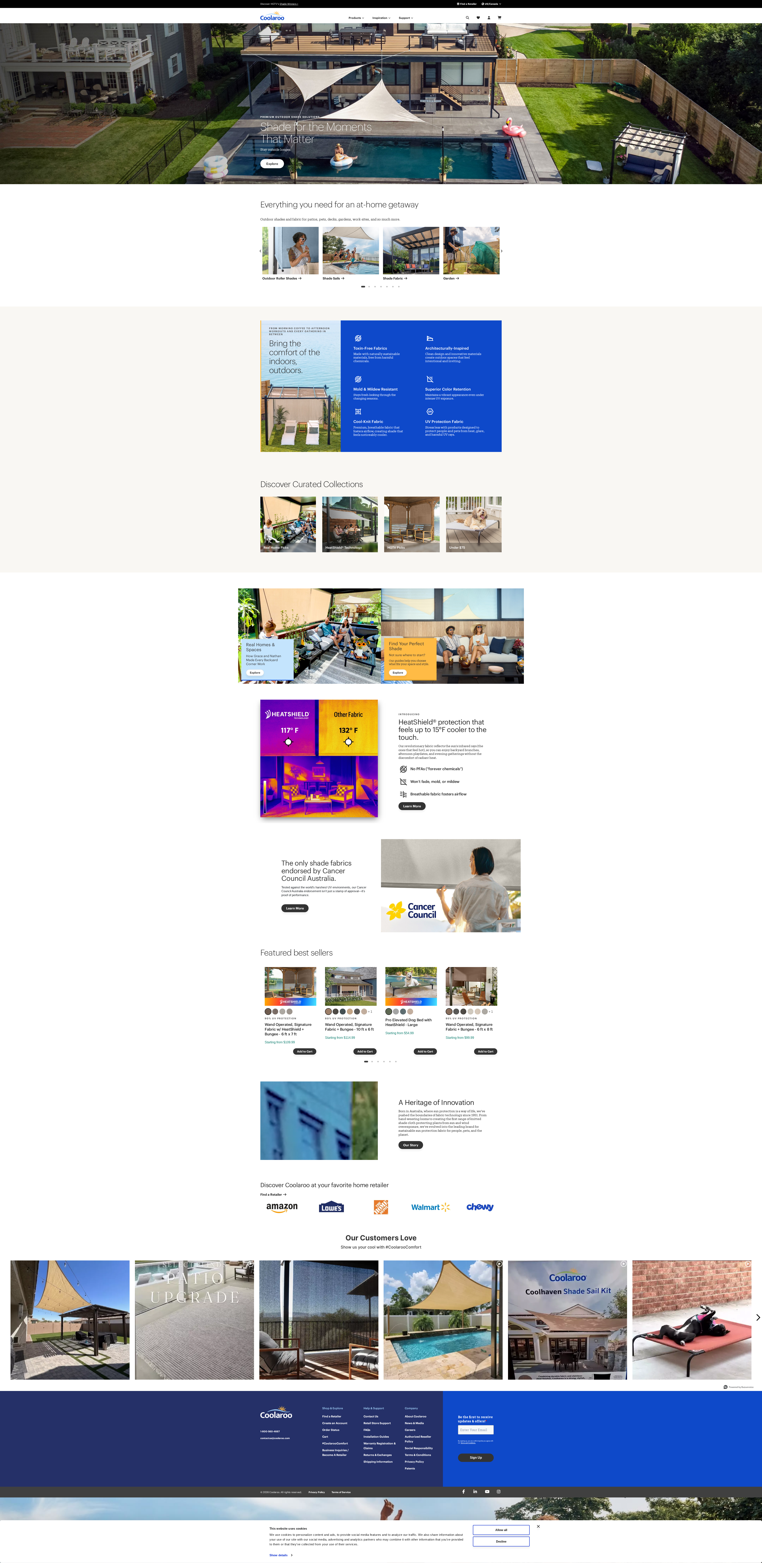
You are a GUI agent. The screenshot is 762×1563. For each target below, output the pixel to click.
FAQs (367, 1430)
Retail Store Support (377, 1423)
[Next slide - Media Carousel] (758, 1317)
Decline (501, 1541)
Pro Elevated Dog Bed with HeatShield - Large (408, 1022)
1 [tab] (363, 287)
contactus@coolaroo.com (275, 1438)
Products (355, 18)
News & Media (414, 1423)
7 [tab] (398, 287)
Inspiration (380, 18)
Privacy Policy (414, 1461)
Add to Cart (304, 1051)
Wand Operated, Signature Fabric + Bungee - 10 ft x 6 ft (349, 1027)
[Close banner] (538, 1526)
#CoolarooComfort (335, 1443)
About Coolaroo (415, 1416)
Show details (278, 1555)
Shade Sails (332, 278)
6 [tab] (393, 287)
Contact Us (371, 1416)
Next (502, 251)
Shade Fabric (393, 278)
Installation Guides (376, 1436)
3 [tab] (375, 287)
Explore (272, 164)
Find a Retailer (468, 3)
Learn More (412, 806)
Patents (410, 1468)
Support (405, 18)
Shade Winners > (289, 3)
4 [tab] (381, 287)
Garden (449, 278)
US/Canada (491, 3)
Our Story (410, 1145)
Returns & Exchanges (378, 1455)
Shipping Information (378, 1461)
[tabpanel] (290, 255)
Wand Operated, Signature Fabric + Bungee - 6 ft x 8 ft (469, 1027)
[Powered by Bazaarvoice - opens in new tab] (738, 1387)
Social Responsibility (419, 1448)
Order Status (330, 1430)
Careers (410, 1430)
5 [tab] (387, 287)
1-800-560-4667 (270, 1431)
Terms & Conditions (418, 1455)
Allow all (501, 1530)
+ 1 (370, 1011)
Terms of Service (341, 1492)
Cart (325, 1436)
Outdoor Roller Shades (280, 278)
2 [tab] (369, 287)
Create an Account (334, 1423)
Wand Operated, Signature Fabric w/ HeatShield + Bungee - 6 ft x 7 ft (288, 1029)
